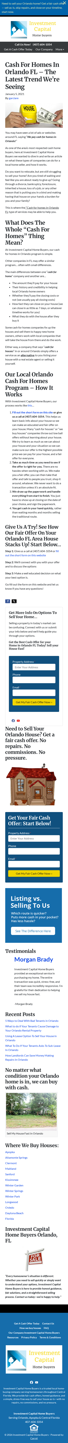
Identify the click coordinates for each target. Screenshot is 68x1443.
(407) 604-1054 (42, 44)
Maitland (10, 1168)
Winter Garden (14, 1185)
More (59, 49)
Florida (9, 1218)
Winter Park (12, 1196)
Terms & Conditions (50, 1337)
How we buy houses (30, 1328)
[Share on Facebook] (7, 601)
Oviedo (9, 1207)
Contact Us (48, 1323)
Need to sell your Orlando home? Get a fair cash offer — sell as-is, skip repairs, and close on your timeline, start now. (33, 7)
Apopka (10, 1152)
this (30, 405)
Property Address (24, 661)
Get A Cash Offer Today (18, 49)
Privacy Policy (29, 1337)
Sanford (10, 1174)
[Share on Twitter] (14, 601)
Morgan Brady (33, 959)
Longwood (11, 1202)
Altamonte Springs (16, 1157)
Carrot (34, 1438)
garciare (13, 98)
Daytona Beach (14, 1213)
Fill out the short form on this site (32, 412)
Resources (12, 1337)
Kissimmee (11, 1179)
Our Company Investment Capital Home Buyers (34, 1332)
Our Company (44, 49)
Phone (16, 674)
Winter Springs (14, 1190)
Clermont (11, 1163)
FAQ (46, 1328)
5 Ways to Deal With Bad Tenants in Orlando (31, 1020)
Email (17, 687)
